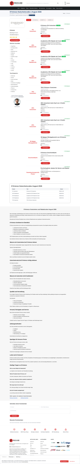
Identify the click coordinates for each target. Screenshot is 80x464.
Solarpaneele (13, 89)
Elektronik (13, 75)
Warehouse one (14, 51)
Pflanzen (13, 88)
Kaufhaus (13, 91)
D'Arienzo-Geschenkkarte (48, 152)
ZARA (12, 65)
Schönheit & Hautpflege (15, 82)
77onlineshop (13, 61)
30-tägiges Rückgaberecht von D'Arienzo (53, 137)
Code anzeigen (45, 51)
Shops (27, 8)
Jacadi (12, 70)
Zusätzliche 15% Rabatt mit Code (51, 72)
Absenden (14, 415)
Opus (12, 49)
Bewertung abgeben (15, 40)
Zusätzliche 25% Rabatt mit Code (51, 41)
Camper (12, 68)
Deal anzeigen (45, 115)
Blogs (54, 8)
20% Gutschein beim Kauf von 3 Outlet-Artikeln (53, 120)
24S (12, 58)
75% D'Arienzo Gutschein (48, 87)
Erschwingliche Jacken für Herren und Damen (55, 168)
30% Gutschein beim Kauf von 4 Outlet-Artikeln (53, 103)
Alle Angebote (49, 8)
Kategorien (23, 8)
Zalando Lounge (14, 56)
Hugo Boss (13, 46)
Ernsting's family (14, 47)
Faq (31, 446)
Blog (31, 445)
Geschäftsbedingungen (34, 453)
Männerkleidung (14, 84)
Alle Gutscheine (42, 8)
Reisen (12, 77)
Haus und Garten (14, 79)
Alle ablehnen (72, 461)
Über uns (31, 443)
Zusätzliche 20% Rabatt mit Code (51, 56)
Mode (12, 81)
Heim (19, 8)
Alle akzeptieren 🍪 (64, 461)
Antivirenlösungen (14, 86)
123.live (12, 60)
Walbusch (13, 53)
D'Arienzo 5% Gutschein (48, 25)
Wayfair (12, 54)
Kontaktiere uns (33, 448)
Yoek (12, 63)
